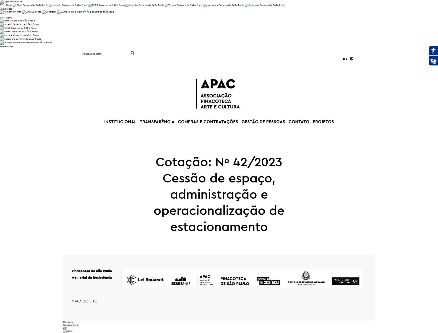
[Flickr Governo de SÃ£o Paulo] (17, 20)
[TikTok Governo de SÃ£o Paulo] (18, 27)
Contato (299, 121)
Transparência (70, 324)
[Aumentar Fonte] (10, 11)
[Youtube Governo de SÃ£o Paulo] (19, 35)
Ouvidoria (68, 321)
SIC (65, 327)
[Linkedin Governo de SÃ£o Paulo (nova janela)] (68, 5)
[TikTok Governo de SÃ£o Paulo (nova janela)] (106, 5)
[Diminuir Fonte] (31, 11)
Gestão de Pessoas (263, 121)
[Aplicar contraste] (49, 11)
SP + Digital (6, 5)
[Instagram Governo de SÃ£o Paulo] (223, 5)
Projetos (323, 121)
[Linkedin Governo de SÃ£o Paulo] (19, 24)
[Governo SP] (11, 1)
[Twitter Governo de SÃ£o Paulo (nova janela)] (183, 5)
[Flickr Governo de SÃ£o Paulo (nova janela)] (30, 5)
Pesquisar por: (92, 53)
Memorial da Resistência (92, 277)
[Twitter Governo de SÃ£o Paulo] (19, 31)
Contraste (351, 58)
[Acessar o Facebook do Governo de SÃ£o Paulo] (26, 42)
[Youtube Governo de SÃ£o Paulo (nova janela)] (144, 5)
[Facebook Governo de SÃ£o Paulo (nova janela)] (265, 5)
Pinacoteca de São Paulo (92, 271)
